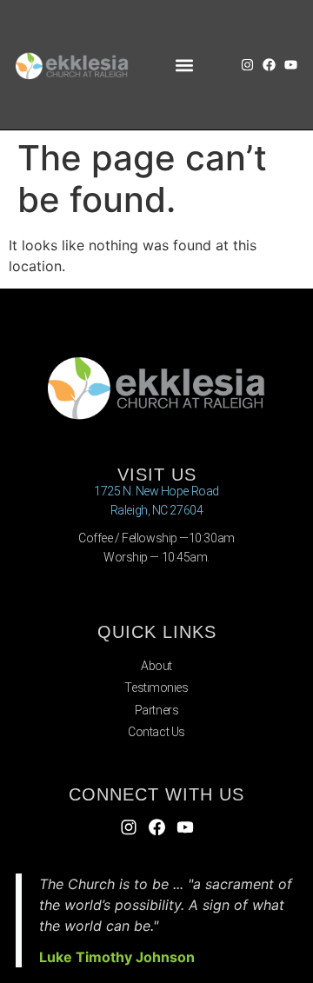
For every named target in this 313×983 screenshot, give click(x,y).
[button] (184, 64)
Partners (156, 710)
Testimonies (156, 687)
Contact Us (156, 732)
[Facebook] (269, 64)
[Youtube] (290, 64)
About (156, 666)
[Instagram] (247, 64)
